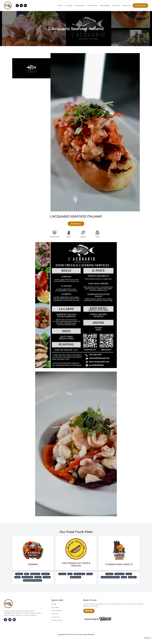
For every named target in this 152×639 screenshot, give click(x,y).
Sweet (124, 577)
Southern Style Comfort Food (32, 580)
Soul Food (46, 577)
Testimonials (80, 5)
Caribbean (46, 574)
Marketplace (105, 5)
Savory (90, 574)
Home (60, 5)
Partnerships (92, 5)
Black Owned (35, 574)
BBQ (26, 574)
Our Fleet (68, 5)
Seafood (37, 577)
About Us (116, 5)
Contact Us (126, 5)
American (19, 574)
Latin (70, 574)
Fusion (17, 577)
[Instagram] (21, 5)
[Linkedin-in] (25, 5)
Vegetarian (132, 577)
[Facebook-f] (17, 5)
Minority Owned (27, 577)
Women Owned (75, 577)
